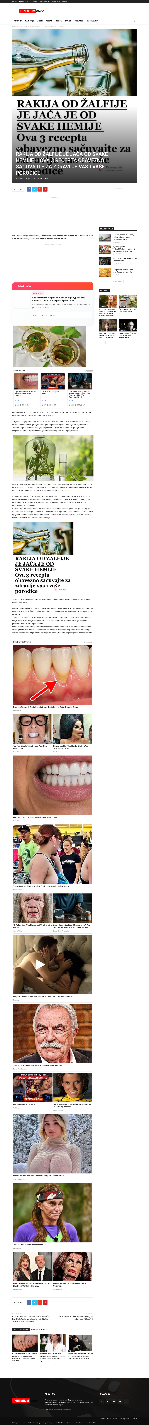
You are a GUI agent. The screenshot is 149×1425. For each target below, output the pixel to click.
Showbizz (79, 21)
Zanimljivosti (93, 21)
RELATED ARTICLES (21, 1330)
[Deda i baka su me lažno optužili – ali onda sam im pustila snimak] (105, 261)
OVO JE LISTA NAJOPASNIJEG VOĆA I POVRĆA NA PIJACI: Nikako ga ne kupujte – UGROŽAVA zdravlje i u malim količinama (30, 1319)
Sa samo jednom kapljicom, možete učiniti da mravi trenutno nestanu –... (123, 237)
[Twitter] (107, 1401)
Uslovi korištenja (44, 1)
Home (14, 26)
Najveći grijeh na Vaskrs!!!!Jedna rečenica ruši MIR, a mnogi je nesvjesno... (123, 249)
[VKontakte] (120, 1401)
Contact (64, 1)
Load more (117, 281)
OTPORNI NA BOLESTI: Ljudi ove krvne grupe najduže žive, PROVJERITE (76, 1318)
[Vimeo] (114, 1401)
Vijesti (40, 21)
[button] (134, 21)
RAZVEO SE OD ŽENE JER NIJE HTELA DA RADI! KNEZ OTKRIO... (127, 335)
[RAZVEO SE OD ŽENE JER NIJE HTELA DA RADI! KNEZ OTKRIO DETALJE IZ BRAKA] (128, 325)
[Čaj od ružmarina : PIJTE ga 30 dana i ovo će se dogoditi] (128, 301)
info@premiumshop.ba (62, 1410)
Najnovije (29, 21)
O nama (34, 1)
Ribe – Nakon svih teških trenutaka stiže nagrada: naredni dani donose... (107, 335)
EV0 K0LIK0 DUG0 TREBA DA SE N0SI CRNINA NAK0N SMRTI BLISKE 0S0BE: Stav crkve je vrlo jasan (80, 1356)
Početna (18, 21)
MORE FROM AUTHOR (39, 1330)
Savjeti (68, 21)
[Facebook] (101, 1401)
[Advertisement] (52, 215)
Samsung (21, 179)
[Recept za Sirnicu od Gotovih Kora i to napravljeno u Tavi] (105, 272)
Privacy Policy (56, 1)
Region (59, 21)
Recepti (49, 21)
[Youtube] (126, 1401)
